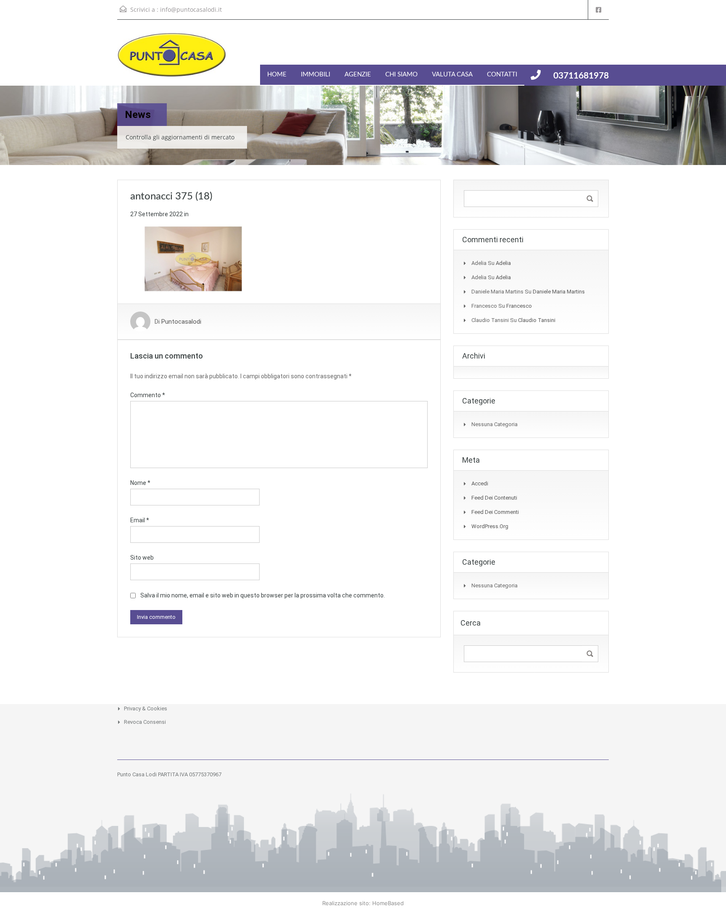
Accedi (479, 483)
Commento (147, 395)
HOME (277, 74)
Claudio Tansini (536, 320)
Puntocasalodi (181, 321)
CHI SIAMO (401, 74)
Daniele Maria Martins (559, 291)
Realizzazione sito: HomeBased (363, 903)
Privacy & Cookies (145, 708)
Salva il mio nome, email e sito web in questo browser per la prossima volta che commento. (262, 595)
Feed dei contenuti (494, 498)
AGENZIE (358, 74)
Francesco (519, 306)
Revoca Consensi (145, 722)
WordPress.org (489, 526)
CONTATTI (502, 74)
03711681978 (581, 75)
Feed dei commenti (495, 512)
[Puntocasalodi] (171, 59)
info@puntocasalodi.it (191, 9)
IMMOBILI (315, 74)
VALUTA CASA (452, 74)
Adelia (503, 263)
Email (139, 520)
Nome (140, 482)
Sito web (142, 557)
